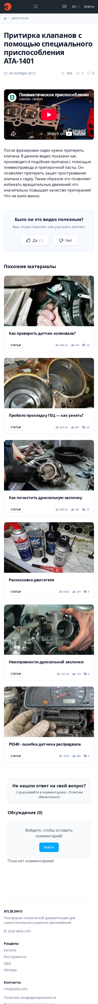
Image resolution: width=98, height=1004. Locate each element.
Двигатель (20, 18)
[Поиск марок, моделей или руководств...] (36, 6)
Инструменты (15, 956)
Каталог (10, 950)
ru (74, 6)
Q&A (7, 963)
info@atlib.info (15, 989)
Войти (89, 6)
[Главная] (7, 6)
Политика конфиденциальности (30, 997)
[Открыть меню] (64, 6)
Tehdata (10, 970)
